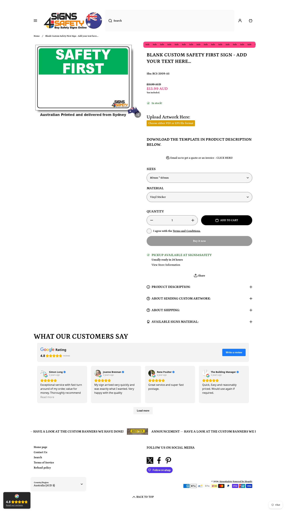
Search (38, 457)
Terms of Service (44, 462)
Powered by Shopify (242, 481)
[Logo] (72, 21)
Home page (40, 447)
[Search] (108, 21)
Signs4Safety (225, 481)
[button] (199, 276)
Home (37, 36)
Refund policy (42, 467)
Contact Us (40, 452)
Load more (143, 410)
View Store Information (166, 264)
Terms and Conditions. (186, 231)
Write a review (234, 352)
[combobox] (169, 21)
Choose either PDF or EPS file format (170, 123)
